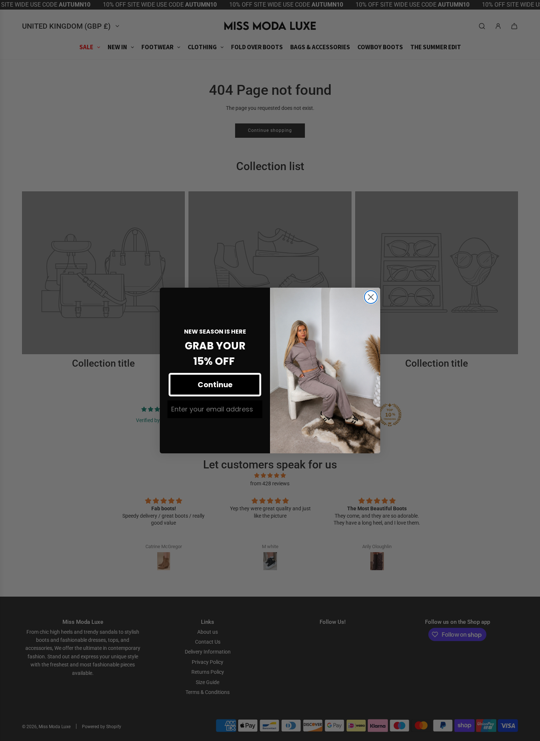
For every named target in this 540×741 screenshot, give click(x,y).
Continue (215, 385)
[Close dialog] (370, 297)
